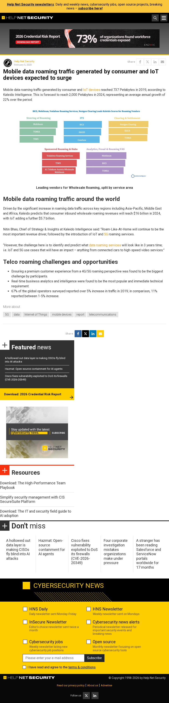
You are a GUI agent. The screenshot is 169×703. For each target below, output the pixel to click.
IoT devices (91, 90)
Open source (104, 641)
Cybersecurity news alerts (116, 622)
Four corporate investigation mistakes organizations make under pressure (116, 551)
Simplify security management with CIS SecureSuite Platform (32, 499)
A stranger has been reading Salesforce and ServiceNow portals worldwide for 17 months (148, 553)
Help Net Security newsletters (30, 4)
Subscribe (94, 658)
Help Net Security (24, 61)
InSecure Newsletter (48, 622)
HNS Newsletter (108, 609)
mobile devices (62, 314)
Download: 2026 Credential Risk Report (32, 394)
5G (106, 234)
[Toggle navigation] (163, 17)
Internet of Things (36, 314)
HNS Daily (38, 609)
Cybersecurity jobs (46, 641)
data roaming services (105, 245)
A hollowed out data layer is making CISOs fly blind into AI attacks (18, 549)
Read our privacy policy (70, 685)
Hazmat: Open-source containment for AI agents (33, 368)
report (80, 314)
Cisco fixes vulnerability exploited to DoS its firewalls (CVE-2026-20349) (84, 551)
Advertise (106, 685)
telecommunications (102, 314)
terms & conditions (82, 667)
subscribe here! (90, 8)
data (17, 314)
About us (92, 685)
